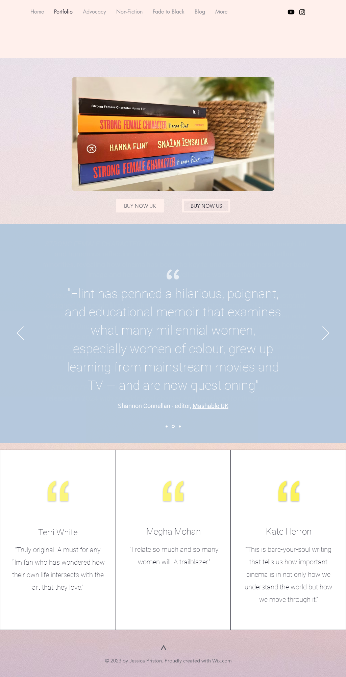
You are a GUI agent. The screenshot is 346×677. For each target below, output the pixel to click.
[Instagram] (302, 12)
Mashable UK (210, 405)
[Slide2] (173, 426)
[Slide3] (180, 426)
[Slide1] (167, 426)
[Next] (325, 333)
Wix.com (222, 660)
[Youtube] (291, 12)
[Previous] (20, 333)
